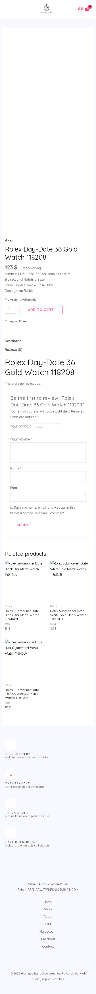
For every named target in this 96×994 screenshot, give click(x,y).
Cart (48, 924)
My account (48, 931)
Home (48, 902)
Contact (48, 946)
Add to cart (41, 310)
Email (15, 488)
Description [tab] (13, 341)
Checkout (48, 939)
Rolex (9, 240)
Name (15, 468)
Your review (21, 439)
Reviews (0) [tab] (13, 350)
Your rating (20, 426)
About (48, 917)
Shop (48, 909)
